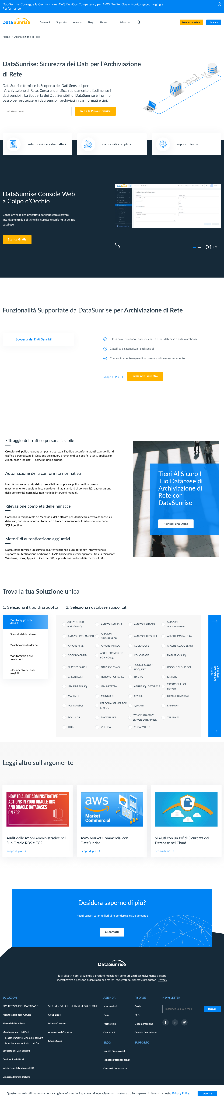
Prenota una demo (191, 22)
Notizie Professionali (114, 1051)
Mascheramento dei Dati (16, 1032)
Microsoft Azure (56, 1023)
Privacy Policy (180, 1093)
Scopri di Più (111, 377)
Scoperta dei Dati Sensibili (16, 1051)
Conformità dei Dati (13, 1059)
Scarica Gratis (17, 239)
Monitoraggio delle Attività (17, 1015)
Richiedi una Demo (176, 523)
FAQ (137, 1015)
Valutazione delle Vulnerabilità (18, 1068)
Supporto (61, 22)
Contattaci (109, 1032)
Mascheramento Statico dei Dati (22, 1043)
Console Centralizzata (146, 1032)
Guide (138, 1006)
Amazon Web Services (60, 1032)
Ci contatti (112, 932)
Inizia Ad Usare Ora (145, 376)
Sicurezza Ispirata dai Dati (16, 1077)
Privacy (162, 980)
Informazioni (110, 1006)
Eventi (106, 1015)
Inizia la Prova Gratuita (95, 111)
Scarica (214, 22)
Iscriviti (212, 1009)
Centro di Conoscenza (115, 1068)
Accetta (207, 1094)
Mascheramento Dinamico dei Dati (24, 1038)
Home (6, 36)
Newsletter (171, 997)
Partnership (109, 1024)
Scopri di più (14, 851)
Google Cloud (55, 1041)
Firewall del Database (14, 1023)
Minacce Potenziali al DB (116, 1060)
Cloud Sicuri (54, 1015)
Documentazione (144, 1024)
